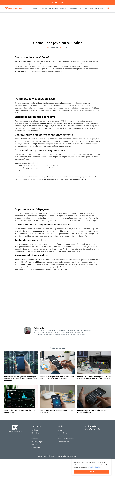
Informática (72, 8)
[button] (108, 8)
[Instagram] (53, 2)
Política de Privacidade (94, 467)
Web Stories (99, 8)
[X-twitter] (59, 2)
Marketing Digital (86, 8)
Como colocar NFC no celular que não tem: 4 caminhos (92, 411)
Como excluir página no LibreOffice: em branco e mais (19, 411)
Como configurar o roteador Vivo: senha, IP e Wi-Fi (56, 411)
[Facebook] (56, 2)
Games (62, 8)
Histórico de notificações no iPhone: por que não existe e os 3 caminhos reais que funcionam (20, 378)
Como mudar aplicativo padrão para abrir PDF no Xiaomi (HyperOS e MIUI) (57, 377)
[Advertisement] (57, 25)
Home (35, 8)
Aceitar (91, 471)
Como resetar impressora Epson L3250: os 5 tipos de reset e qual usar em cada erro (94, 377)
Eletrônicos (53, 8)
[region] (91, 467)
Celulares (43, 8)
